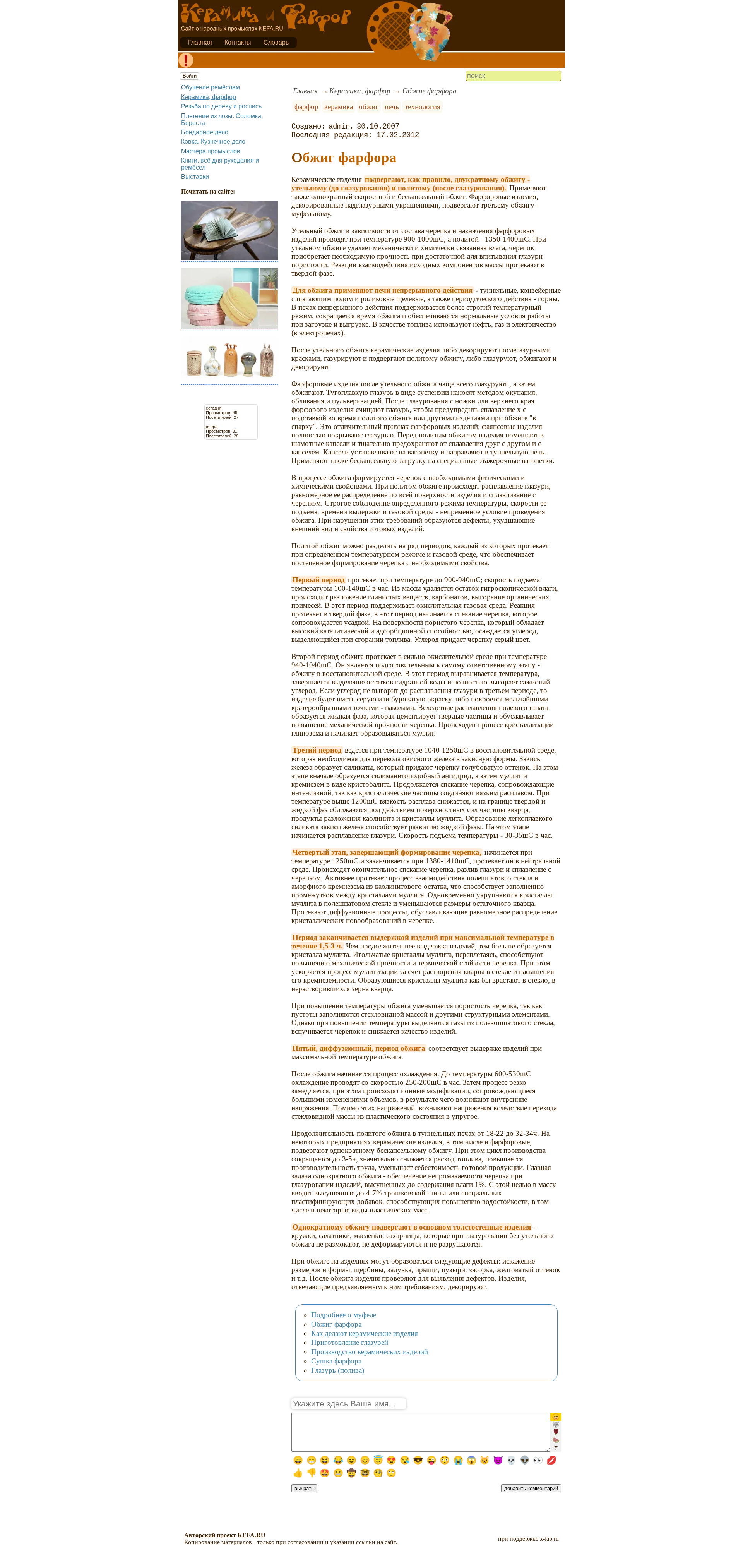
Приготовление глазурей (349, 1342)
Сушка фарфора (336, 1361)
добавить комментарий (531, 1488)
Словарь (276, 42)
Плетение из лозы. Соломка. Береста (222, 119)
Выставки (195, 176)
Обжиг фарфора (429, 91)
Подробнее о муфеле (343, 1315)
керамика (338, 107)
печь (392, 107)
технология (422, 107)
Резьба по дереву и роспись (221, 106)
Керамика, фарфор (208, 97)
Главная (200, 42)
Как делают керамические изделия (364, 1333)
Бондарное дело (204, 132)
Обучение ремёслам (210, 87)
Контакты (237, 42)
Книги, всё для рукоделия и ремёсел (220, 164)
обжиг (368, 107)
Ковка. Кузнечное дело (213, 141)
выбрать (304, 1488)
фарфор (306, 107)
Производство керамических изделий (369, 1352)
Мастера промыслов (210, 151)
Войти (190, 76)
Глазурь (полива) (337, 1370)
